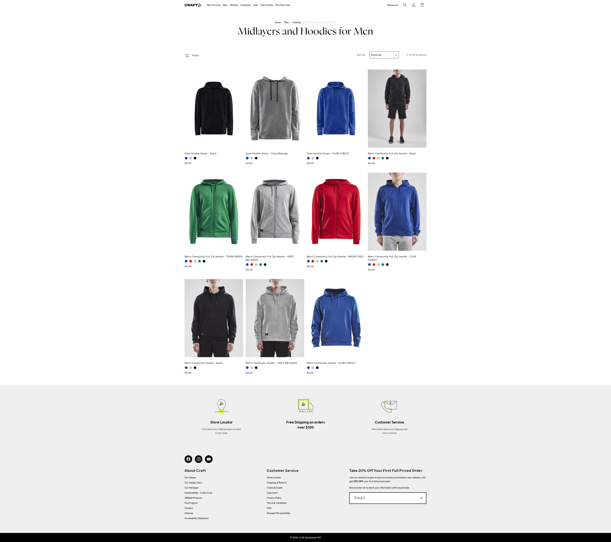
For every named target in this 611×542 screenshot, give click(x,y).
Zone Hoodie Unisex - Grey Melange (267, 153)
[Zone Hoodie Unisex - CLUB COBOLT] (186, 158)
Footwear (246, 5)
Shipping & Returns (277, 482)
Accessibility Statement (197, 518)
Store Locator (274, 477)
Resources (392, 5)
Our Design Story (193, 482)
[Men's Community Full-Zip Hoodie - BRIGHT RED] (374, 158)
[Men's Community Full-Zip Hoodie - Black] (387, 158)
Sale (255, 5)
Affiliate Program (193, 497)
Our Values (190, 477)
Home (278, 22)
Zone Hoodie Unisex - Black (201, 153)
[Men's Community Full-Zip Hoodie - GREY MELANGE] (378, 158)
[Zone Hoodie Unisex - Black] (195, 158)
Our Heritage (191, 487)
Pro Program (191, 502)
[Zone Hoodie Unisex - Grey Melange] (190, 158)
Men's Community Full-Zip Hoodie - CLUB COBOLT (392, 258)
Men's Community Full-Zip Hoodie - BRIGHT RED (335, 256)
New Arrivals (213, 5)
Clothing (296, 22)
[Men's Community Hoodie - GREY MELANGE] (190, 367)
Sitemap (189, 513)
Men (225, 5)
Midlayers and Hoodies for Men (320, 22)
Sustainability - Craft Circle (198, 492)
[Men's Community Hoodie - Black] (195, 367)
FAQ (269, 508)
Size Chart (272, 492)
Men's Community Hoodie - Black (204, 362)
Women (234, 5)
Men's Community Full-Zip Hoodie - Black (392, 153)
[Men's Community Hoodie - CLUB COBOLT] (186, 367)
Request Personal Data (278, 513)
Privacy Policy (274, 497)
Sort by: (361, 54)
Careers (189, 508)
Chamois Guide (274, 487)
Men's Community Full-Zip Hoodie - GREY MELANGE (270, 258)
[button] (213, 5)
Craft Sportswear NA (310, 537)
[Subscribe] (420, 498)
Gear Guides (266, 5)
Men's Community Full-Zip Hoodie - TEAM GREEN (213, 256)
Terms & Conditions (277, 502)
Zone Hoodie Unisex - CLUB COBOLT (328, 153)
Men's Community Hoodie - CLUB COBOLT (331, 362)
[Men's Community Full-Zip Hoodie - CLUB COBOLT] (369, 158)
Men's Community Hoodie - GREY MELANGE (271, 362)
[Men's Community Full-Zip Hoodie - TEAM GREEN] (382, 158)
